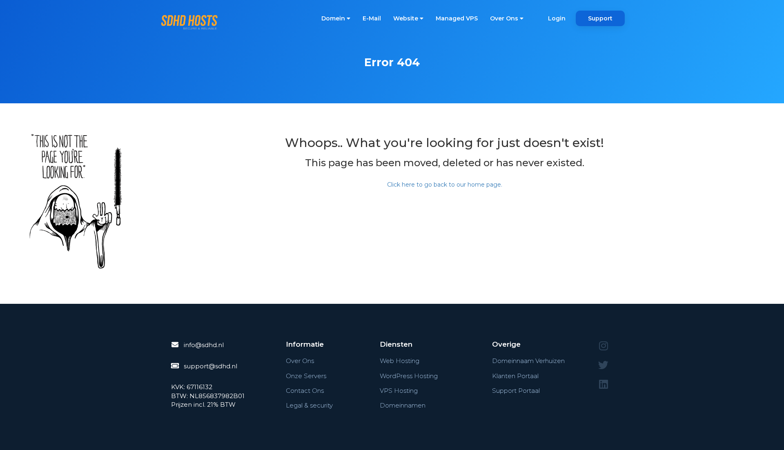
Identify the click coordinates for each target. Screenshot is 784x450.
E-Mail (372, 18)
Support (600, 18)
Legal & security (309, 405)
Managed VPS (457, 18)
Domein (334, 18)
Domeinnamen (402, 405)
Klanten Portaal (515, 376)
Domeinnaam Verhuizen (528, 361)
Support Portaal (516, 390)
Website (406, 18)
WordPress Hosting (409, 376)
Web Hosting (399, 361)
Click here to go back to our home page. (444, 184)
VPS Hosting (399, 390)
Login (557, 18)
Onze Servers (306, 376)
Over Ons (505, 18)
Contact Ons (305, 390)
